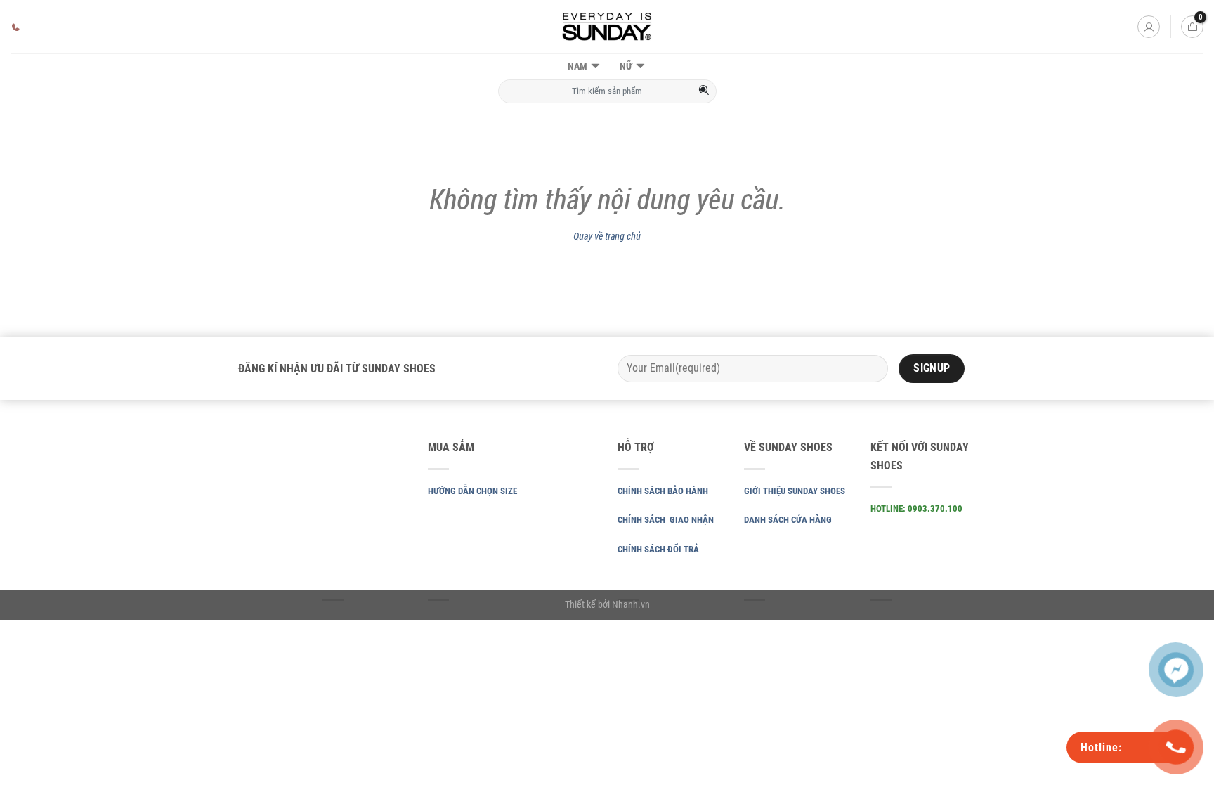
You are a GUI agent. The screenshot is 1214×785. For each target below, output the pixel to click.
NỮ (626, 66)
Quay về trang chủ (607, 235)
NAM (577, 66)
